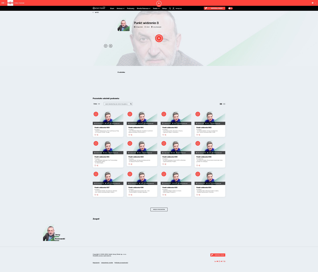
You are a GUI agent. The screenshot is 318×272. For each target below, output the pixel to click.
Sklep (164, 8)
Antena (119, 8)
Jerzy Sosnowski (157, 27)
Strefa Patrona (142, 8)
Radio (155, 8)
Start (112, 8)
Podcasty (130, 8)
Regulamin (96, 262)
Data (95, 103)
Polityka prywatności (121, 262)
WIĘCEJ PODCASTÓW (159, 209)
